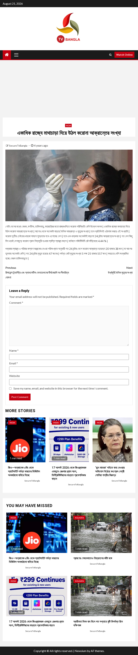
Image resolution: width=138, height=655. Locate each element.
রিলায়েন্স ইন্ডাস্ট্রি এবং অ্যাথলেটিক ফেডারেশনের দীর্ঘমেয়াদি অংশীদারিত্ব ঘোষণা (37, 272)
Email (13, 363)
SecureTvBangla (18, 145)
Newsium (80, 650)
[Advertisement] (69, 89)
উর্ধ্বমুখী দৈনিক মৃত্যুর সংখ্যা (120, 270)
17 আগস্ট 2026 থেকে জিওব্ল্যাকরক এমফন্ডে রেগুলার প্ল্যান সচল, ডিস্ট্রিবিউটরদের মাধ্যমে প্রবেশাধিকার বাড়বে (36, 623)
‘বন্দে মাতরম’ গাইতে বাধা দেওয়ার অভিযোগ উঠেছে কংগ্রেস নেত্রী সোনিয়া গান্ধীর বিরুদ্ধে (110, 471)
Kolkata (79, 518)
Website (14, 375)
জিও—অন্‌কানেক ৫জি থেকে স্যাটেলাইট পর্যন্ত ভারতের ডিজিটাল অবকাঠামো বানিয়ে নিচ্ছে (24, 471)
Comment (16, 302)
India (68, 125)
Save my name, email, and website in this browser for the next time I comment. (60, 388)
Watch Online (124, 54)
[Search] (110, 54)
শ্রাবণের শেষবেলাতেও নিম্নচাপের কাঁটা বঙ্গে (92, 558)
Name (14, 350)
